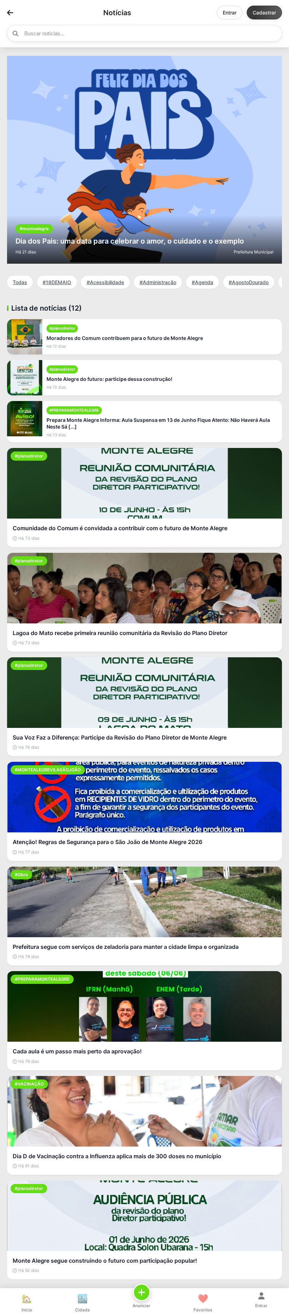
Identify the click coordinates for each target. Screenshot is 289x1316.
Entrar (229, 13)
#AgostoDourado (249, 282)
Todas (20, 282)
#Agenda (202, 282)
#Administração (158, 282)
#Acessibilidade (105, 282)
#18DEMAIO (57, 282)
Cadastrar (264, 13)
